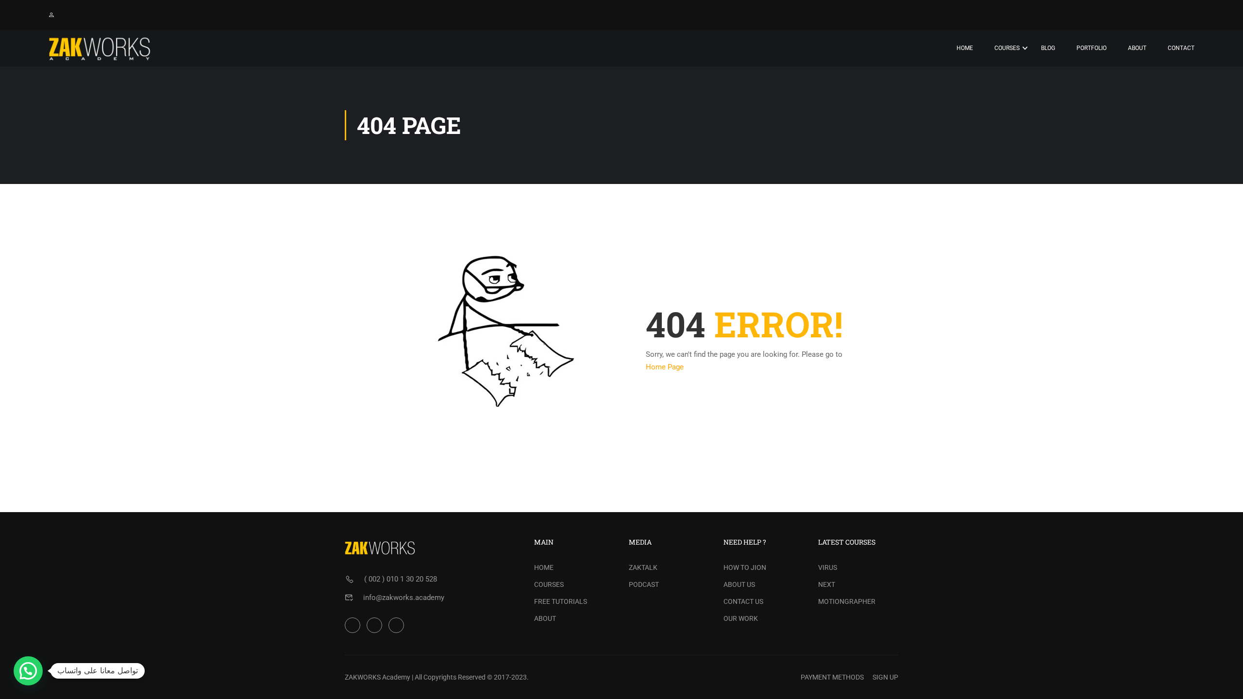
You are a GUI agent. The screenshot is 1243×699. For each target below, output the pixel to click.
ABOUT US (739, 584)
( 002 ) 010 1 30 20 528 (400, 579)
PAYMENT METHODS (832, 677)
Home (965, 48)
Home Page (665, 367)
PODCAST (644, 584)
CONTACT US (743, 601)
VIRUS (827, 567)
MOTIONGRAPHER (846, 601)
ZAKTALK (643, 567)
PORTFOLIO (1091, 48)
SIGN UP (885, 677)
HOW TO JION (744, 567)
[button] (28, 670)
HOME (544, 567)
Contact (1181, 48)
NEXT (826, 584)
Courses (1007, 48)
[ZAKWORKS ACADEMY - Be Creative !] (100, 48)
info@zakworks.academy (403, 597)
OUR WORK (740, 618)
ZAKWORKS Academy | (379, 677)
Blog (1048, 48)
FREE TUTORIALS (560, 601)
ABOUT (545, 618)
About (1137, 48)
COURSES (549, 584)
